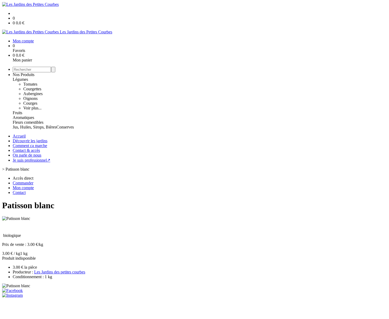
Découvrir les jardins (30, 141)
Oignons (30, 98)
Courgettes (32, 89)
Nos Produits (23, 74)
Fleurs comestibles (28, 122)
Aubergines (33, 93)
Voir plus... (32, 108)
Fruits (17, 112)
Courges (30, 103)
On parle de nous (27, 155)
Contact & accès (26, 150)
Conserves (65, 127)
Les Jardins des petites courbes (59, 272)
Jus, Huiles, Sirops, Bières (34, 127)
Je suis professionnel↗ (31, 160)
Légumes (20, 79)
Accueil (19, 136)
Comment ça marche (30, 145)
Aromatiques (23, 117)
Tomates (30, 84)
